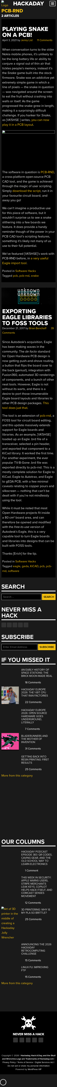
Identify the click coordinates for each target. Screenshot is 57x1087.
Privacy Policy (9, 1062)
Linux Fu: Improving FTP (34, 969)
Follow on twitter (9, 625)
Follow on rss (20, 625)
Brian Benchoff (37, 328)
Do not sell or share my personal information (29, 1066)
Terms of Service (25, 1062)
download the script (27, 191)
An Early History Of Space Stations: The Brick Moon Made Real (36, 673)
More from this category (17, 775)
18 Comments (32, 682)
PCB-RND (47, 172)
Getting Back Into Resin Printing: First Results (35, 759)
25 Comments (33, 769)
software (13, 571)
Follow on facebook (3, 625)
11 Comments (44, 40)
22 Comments (33, 702)
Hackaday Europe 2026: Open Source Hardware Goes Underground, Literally (34, 716)
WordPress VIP (34, 1069)
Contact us (26, 625)
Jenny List (27, 40)
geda (25, 566)
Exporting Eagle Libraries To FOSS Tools (27, 317)
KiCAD (34, 566)
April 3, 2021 (9, 40)
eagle (16, 566)
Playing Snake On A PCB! (25, 32)
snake (35, 275)
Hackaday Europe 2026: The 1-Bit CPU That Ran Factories (34, 692)
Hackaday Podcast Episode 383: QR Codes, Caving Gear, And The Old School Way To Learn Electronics (36, 858)
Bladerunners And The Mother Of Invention (34, 739)
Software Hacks (25, 271)
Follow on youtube (15, 625)
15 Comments (32, 960)
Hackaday (28, 3)
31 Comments (32, 748)
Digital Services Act (44, 1062)
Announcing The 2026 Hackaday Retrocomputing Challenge (36, 949)
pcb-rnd (24, 275)
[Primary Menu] (53, 3)
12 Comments (32, 902)
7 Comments (32, 729)
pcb (15, 275)
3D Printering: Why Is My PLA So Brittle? (35, 911)
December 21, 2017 (13, 328)
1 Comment (31, 870)
